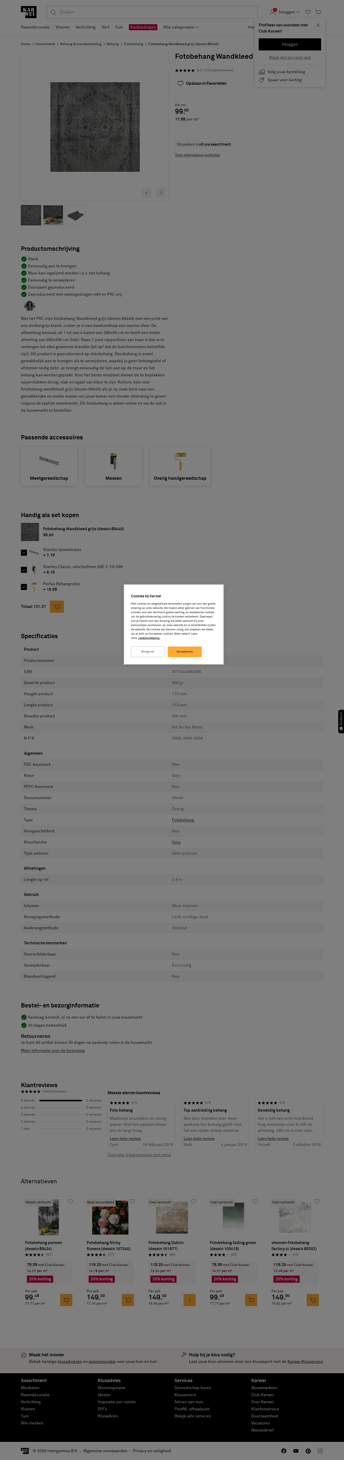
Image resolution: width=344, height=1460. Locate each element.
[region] (173, 624)
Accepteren (185, 651)
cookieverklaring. (149, 638)
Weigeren (148, 651)
